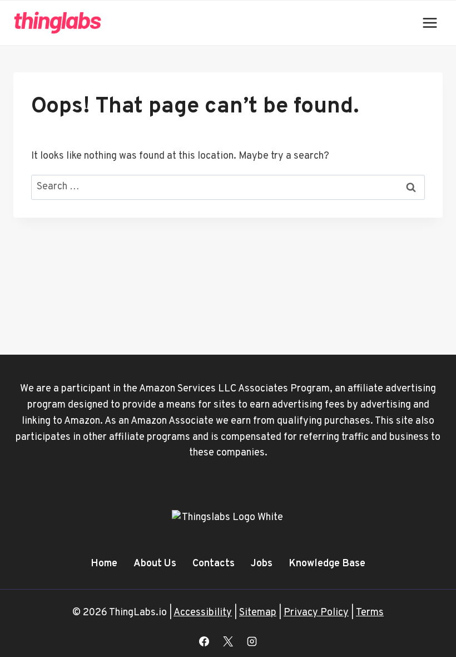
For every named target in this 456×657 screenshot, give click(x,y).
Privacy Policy (316, 612)
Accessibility (203, 612)
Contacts (213, 563)
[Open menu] (430, 22)
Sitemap (257, 612)
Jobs (261, 563)
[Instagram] (252, 641)
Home (104, 563)
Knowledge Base (327, 563)
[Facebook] (204, 641)
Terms (370, 612)
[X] (228, 641)
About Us (154, 563)
